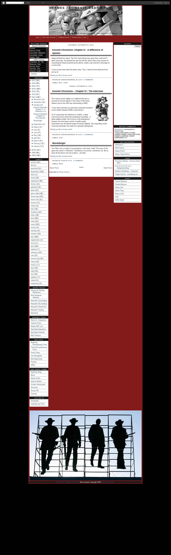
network (34, 234)
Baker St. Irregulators (38, 320)
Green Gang (35, 353)
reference (34, 252)
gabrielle (34, 187)
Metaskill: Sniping (37, 310)
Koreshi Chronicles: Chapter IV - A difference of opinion (77, 51)
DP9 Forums (119, 148)
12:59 (80, 79)
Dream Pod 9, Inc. (108, 482)
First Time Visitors (48, 37)
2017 (34, 80)
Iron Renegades (36, 356)
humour (34, 203)
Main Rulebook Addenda (36, 296)
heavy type (35, 196)
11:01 (70, 160)
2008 (34, 155)
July (35, 130)
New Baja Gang (36, 359)
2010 (34, 150)
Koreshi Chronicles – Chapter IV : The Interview (40, 116)
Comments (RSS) (63, 37)
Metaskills (34, 313)
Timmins (34, 394)
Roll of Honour (36, 335)
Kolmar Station (36, 381)
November (38, 102)
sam (32, 255)
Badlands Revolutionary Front (39, 343)
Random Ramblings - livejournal (126, 171)
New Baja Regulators (38, 329)
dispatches (35, 172)
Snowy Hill (34, 391)
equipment (35, 181)
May (35, 135)
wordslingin (119, 131)
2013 (34, 91)
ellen (33, 175)
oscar (33, 243)
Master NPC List (37, 326)
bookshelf (34, 168)
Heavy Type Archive (122, 154)
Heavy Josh (119, 194)
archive (34, 162)
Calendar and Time (37, 404)
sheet (33, 262)
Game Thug (119, 190)
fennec (33, 184)
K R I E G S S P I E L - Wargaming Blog (123, 167)
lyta (32, 218)
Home (37, 37)
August (36, 127)
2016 (34, 83)
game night (35, 193)
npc (32, 237)
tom (32, 274)
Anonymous (119, 129)
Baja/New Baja (36, 372)
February (37, 143)
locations (34, 212)
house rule (35, 199)
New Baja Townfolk (38, 332)
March (36, 141)
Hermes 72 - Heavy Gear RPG (79, 8)
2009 (34, 153)
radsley (34, 249)
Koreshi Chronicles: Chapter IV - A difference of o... (41, 109)
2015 (34, 86)
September (38, 124)
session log (35, 258)
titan (32, 268)
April (35, 138)
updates (34, 277)
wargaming (35, 283)
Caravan (34, 74)
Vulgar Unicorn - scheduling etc (126, 174)
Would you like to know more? (61, 75)
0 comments (88, 79)
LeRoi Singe (119, 200)
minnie (33, 227)
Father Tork (119, 187)
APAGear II (119, 145)
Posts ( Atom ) (64, 172)
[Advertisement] (127, 86)
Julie (116, 197)
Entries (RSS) (76, 37)
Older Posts (108, 168)
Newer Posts (54, 168)
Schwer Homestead (38, 384)
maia (33, 221)
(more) (124, 137)
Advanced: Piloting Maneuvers (37, 291)
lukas (33, 215)
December (38, 99)
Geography (35, 401)
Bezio (33, 375)
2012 (34, 94)
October (37, 105)
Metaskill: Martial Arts (39, 307)
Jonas (33, 206)
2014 (34, 89)
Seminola (34, 387)
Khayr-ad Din (35, 378)
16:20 (80, 134)
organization (35, 240)
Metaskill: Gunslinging (39, 301)
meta (33, 224)
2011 (34, 97)
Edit (85, 37)
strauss (34, 265)
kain (32, 209)
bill (32, 165)
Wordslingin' (38, 121)
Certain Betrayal (121, 181)
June (36, 132)
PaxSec (34, 362)
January (37, 146)
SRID (33, 365)
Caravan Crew (36, 323)
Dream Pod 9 (120, 151)
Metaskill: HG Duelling (39, 304)
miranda (34, 231)
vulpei (33, 280)
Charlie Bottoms (121, 184)
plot (32, 246)
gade (33, 190)
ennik (33, 178)
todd (32, 271)
